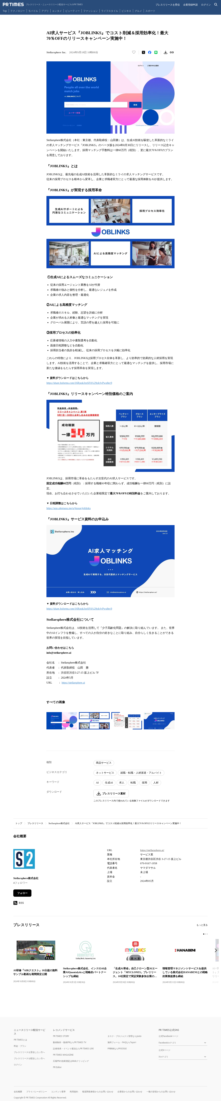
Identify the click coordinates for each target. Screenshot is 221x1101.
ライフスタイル (109, 10)
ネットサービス (105, 772)
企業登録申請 (190, 4)
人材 (155, 782)
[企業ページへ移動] (24, 860)
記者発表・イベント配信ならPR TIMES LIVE (73, 1048)
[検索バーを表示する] (216, 4)
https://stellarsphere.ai (73, 682)
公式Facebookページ (168, 1036)
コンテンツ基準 (58, 1091)
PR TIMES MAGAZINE (63, 1054)
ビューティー (72, 10)
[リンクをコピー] (172, 52)
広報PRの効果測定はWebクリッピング (71, 1061)
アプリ (45, 10)
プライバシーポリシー (36, 1091)
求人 (121, 782)
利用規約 (74, 1091)
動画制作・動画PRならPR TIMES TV (69, 1042)
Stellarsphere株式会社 (59, 823)
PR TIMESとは (20, 1039)
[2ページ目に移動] (205, 934)
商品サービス (104, 762)
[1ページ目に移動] (203, 934)
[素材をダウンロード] (165, 52)
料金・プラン (20, 1045)
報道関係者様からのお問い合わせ (97, 1091)
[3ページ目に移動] (207, 934)
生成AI (109, 782)
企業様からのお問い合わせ (129, 1091)
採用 (144, 782)
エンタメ (57, 10)
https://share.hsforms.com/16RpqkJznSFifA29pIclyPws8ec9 (79, 382)
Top (5, 10)
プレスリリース (35, 823)
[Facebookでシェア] (149, 52)
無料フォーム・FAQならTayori (122, 1042)
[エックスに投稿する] (143, 52)
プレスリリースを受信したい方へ (29, 1052)
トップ (18, 823)
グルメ (138, 10)
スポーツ (150, 10)
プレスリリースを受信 (168, 4)
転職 (133, 782)
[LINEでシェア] (156, 52)
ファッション (90, 10)
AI (97, 782)
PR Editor (57, 1067)
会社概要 (18, 1091)
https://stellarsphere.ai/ (152, 850)
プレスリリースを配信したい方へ (29, 1058)
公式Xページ (164, 1050)
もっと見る (202, 925)
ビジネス (126, 10)
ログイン (206, 4)
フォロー (22, 893)
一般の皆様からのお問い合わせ (160, 1091)
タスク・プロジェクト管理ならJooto (124, 1036)
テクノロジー (17, 10)
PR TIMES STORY (61, 1036)
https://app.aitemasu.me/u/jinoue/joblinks (68, 508)
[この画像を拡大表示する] (61, 721)
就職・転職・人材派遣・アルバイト (141, 772)
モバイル (33, 10)
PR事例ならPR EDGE (117, 1048)
